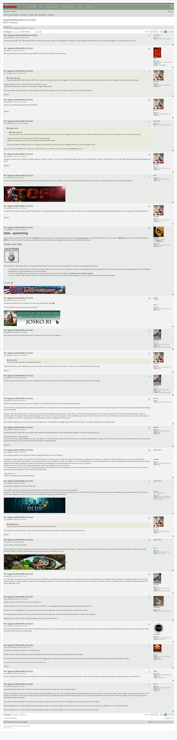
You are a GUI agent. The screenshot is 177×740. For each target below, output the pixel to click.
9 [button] (167, 32)
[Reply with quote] (149, 35)
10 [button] (170, 32)
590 (158, 550)
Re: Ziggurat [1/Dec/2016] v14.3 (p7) (20, 35)
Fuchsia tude (157, 35)
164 (158, 37)
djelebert (155, 427)
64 (157, 655)
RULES (172, 7)
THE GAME (32, 7)
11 (157, 400)
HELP (172, 6)
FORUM (171, 5)
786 (158, 177)
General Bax (156, 607)
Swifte (155, 58)
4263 (158, 673)
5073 (158, 307)
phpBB (11, 725)
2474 (158, 61)
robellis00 (156, 459)
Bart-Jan (155, 398)
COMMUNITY (90, 7)
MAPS (41, 7)
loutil (154, 175)
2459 (158, 243)
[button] (151, 32)
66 (157, 462)
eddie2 (155, 671)
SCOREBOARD (52, 7)
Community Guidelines (19, 28)
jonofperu (156, 81)
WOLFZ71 (156, 340)
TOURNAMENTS (67, 7)
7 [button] (163, 32)
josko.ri (155, 304)
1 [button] (157, 32)
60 (157, 343)
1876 (158, 609)
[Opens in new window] (7, 445)
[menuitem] (14, 11)
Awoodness (156, 634)
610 (158, 83)
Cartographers (14, 22)
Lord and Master (157, 652)
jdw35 (155, 684)
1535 (158, 495)
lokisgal (155, 491)
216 (158, 636)
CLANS (79, 7)
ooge (154, 548)
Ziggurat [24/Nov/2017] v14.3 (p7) (19, 20)
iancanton (156, 237)
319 (158, 686)
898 (158, 429)
